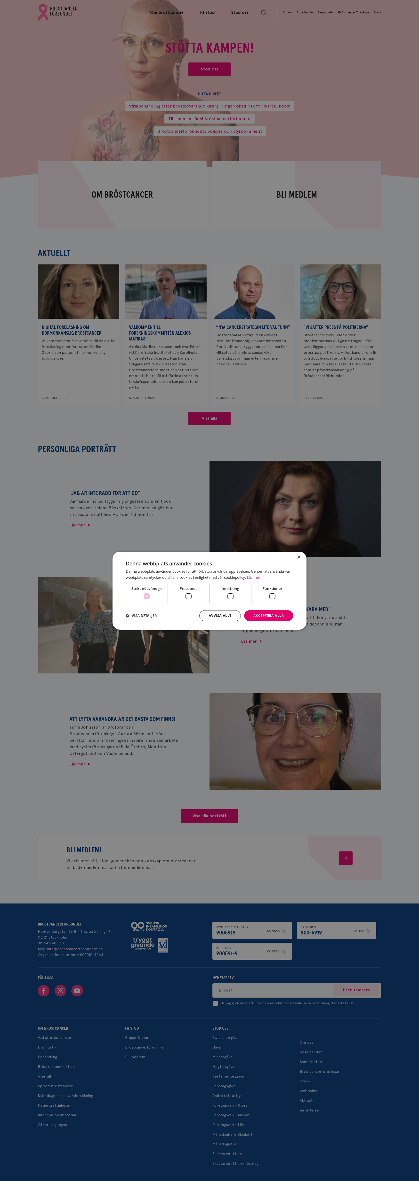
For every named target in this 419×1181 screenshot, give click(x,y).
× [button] (298, 557)
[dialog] (209, 590)
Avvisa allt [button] (220, 615)
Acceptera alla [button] (268, 615)
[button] (141, 615)
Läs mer (253, 577)
